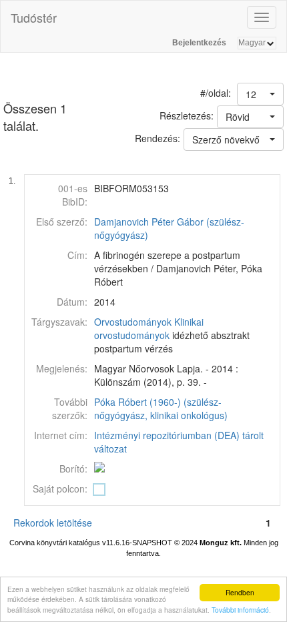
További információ (240, 610)
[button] (260, 94)
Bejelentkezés (199, 42)
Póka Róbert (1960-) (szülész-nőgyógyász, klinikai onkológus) (161, 408)
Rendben (240, 592)
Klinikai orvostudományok (149, 328)
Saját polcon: (60, 488)
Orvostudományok (133, 321)
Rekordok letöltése (52, 522)
